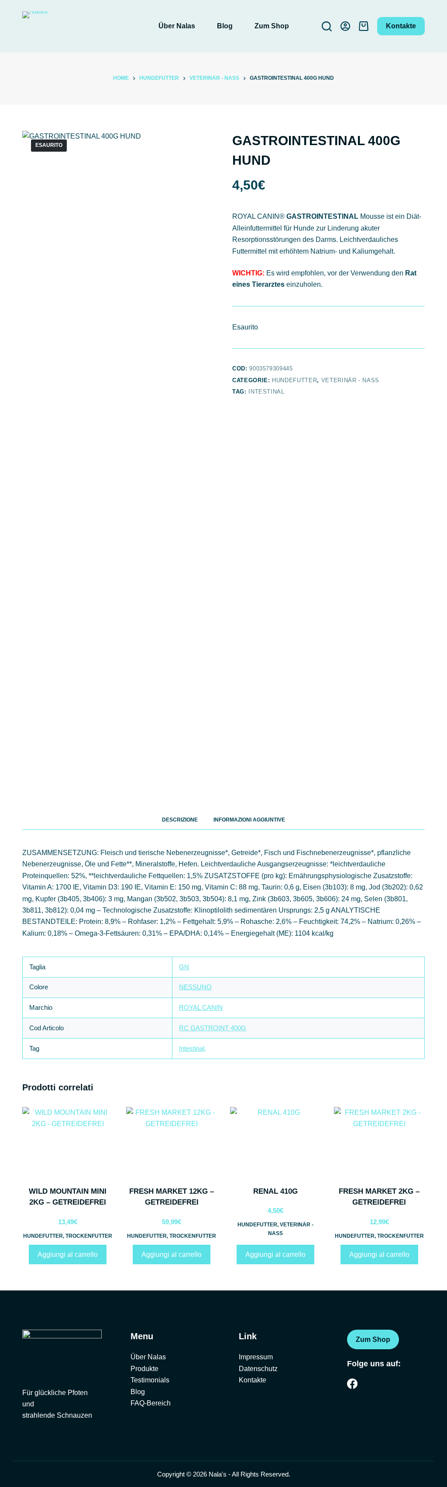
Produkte (144, 1368)
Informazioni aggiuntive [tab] (249, 820)
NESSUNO (195, 987)
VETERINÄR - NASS (350, 380)
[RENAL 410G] (275, 1141)
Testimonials (150, 1380)
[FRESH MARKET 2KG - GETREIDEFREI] (379, 1141)
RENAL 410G (275, 1191)
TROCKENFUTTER (88, 1236)
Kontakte (401, 26)
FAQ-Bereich (151, 1403)
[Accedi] (345, 26)
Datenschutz (258, 1368)
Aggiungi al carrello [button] (68, 1254)
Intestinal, (192, 1048)
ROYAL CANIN (201, 1007)
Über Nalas (176, 26)
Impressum (256, 1357)
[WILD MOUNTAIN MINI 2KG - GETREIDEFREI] (67, 1141)
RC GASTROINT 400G (212, 1028)
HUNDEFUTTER (294, 380)
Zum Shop (271, 26)
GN (184, 967)
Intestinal (266, 391)
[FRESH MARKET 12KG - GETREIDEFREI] (171, 1141)
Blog (225, 26)
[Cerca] (327, 26)
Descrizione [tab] (180, 820)
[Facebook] (352, 1383)
